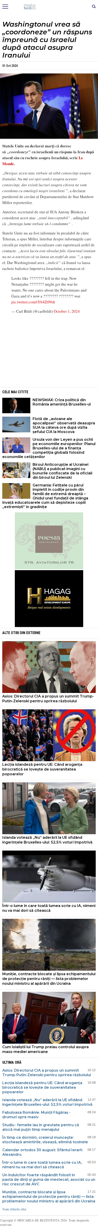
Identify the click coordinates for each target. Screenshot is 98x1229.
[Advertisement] (49, 350)
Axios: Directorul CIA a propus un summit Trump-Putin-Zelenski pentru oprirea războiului (48, 698)
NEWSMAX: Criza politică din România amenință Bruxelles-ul (62, 402)
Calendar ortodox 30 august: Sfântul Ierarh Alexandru (42, 1152)
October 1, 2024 (67, 311)
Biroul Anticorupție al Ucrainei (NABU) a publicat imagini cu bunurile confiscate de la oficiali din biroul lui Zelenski (62, 471)
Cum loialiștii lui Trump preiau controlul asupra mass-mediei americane (45, 1049)
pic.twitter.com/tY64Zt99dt (33, 302)
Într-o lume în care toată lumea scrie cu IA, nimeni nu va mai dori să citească (48, 908)
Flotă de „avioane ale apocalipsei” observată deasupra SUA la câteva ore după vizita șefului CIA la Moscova (64, 425)
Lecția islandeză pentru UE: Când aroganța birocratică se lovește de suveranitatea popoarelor (42, 769)
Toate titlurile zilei (14, 1209)
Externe (33, 633)
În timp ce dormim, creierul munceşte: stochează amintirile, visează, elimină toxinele (45, 1139)
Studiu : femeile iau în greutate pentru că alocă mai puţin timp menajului (40, 1127)
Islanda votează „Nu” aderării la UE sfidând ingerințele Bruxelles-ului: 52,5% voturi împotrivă (47, 839)
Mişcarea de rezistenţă (49, 6)
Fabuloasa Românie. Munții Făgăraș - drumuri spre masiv (36, 1114)
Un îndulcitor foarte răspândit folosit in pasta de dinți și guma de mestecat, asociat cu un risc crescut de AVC (48, 1179)
